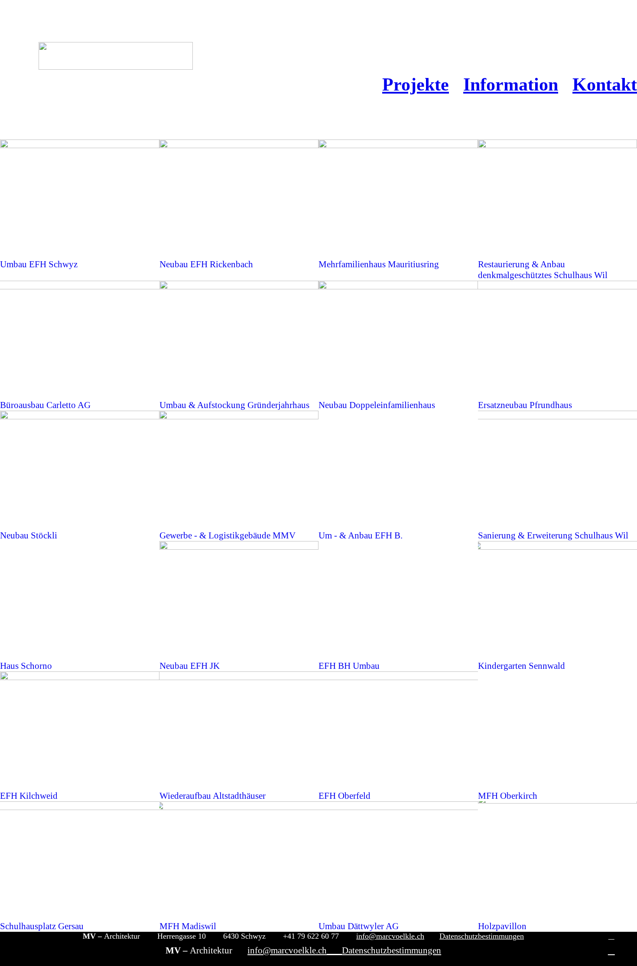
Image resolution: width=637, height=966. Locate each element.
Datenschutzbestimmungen (481, 936)
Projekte (415, 84)
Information (510, 84)
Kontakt (604, 84)
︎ (611, 936)
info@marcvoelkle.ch (390, 936)
